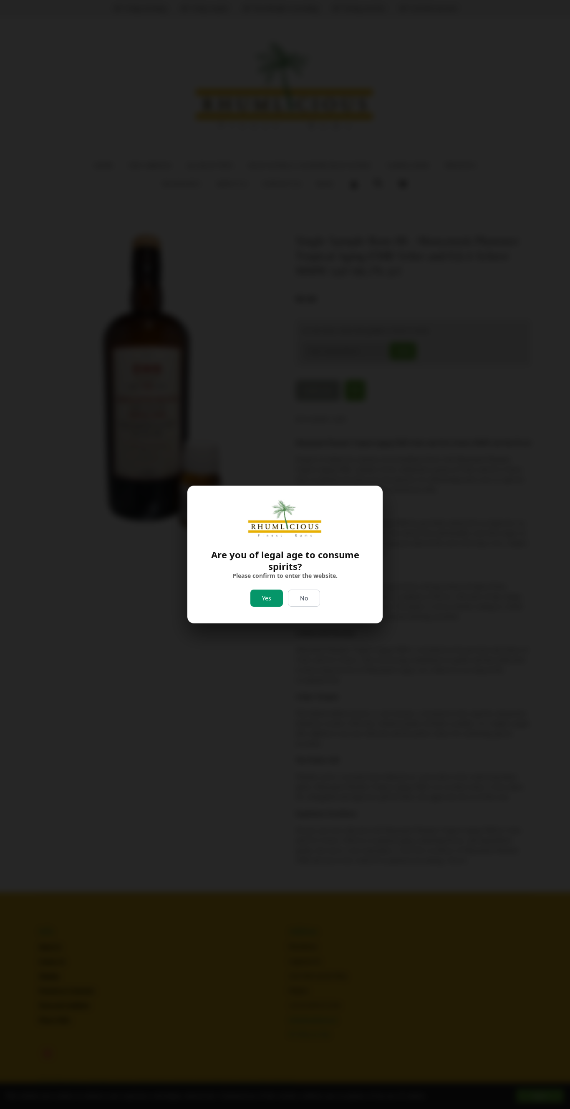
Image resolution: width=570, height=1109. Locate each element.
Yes (266, 598)
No (304, 598)
